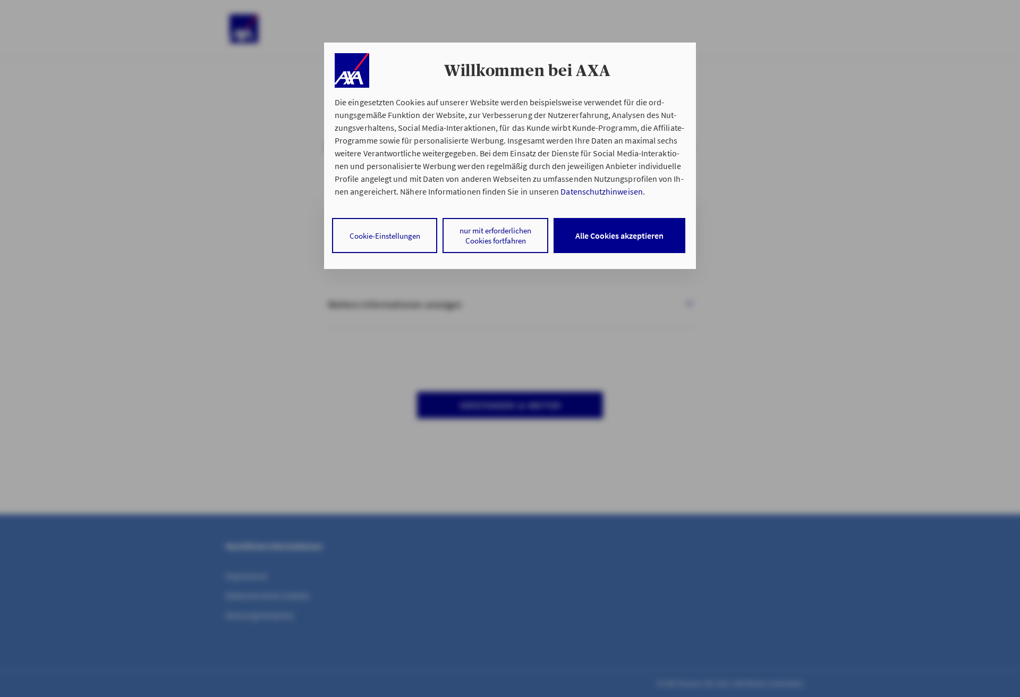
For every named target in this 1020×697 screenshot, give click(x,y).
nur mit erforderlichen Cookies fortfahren (495, 235)
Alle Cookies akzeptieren (619, 235)
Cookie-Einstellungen (385, 236)
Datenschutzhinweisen (601, 191)
